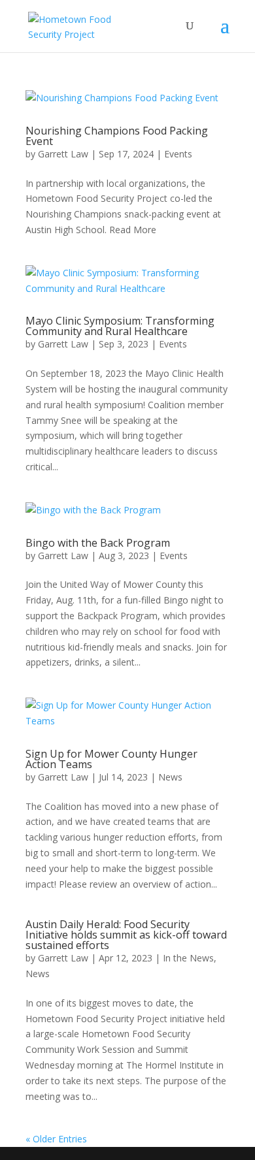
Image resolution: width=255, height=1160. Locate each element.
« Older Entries (56, 1139)
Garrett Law (63, 154)
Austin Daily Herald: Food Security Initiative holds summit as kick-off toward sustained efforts (126, 934)
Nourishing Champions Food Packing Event (117, 135)
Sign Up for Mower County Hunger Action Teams (111, 759)
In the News (188, 958)
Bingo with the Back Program (98, 543)
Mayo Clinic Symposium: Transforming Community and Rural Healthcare (120, 326)
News (170, 777)
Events (178, 154)
